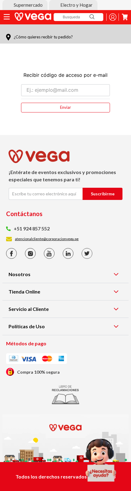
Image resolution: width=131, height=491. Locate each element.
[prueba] (100, 460)
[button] (25, 5)
